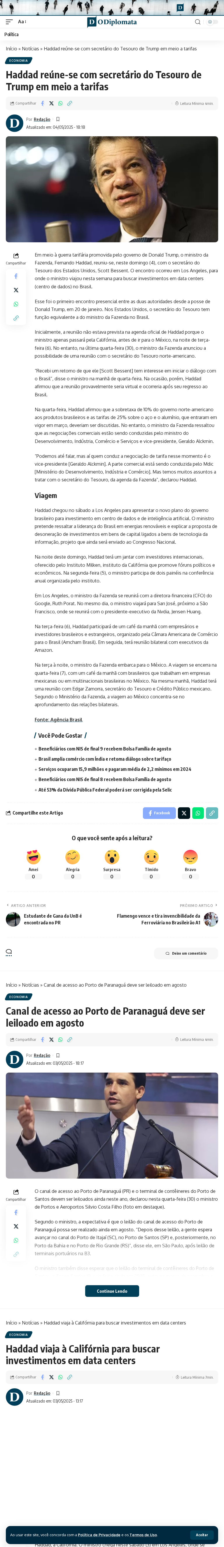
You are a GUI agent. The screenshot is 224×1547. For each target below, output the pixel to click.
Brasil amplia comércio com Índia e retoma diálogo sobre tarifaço (104, 759)
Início (11, 49)
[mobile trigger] (11, 22)
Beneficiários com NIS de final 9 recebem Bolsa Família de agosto (104, 749)
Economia (18, 60)
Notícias (30, 49)
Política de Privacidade (99, 1534)
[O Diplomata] (111, 22)
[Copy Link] (69, 103)
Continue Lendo (112, 1291)
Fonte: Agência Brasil (59, 720)
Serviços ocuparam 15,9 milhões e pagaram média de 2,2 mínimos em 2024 (114, 769)
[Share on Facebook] (42, 103)
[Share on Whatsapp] (60, 103)
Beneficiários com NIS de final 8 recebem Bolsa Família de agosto (104, 779)
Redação (42, 119)
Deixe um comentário (189, 953)
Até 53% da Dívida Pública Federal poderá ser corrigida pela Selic (105, 790)
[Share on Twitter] (51, 103)
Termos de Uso (143, 1534)
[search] (198, 22)
